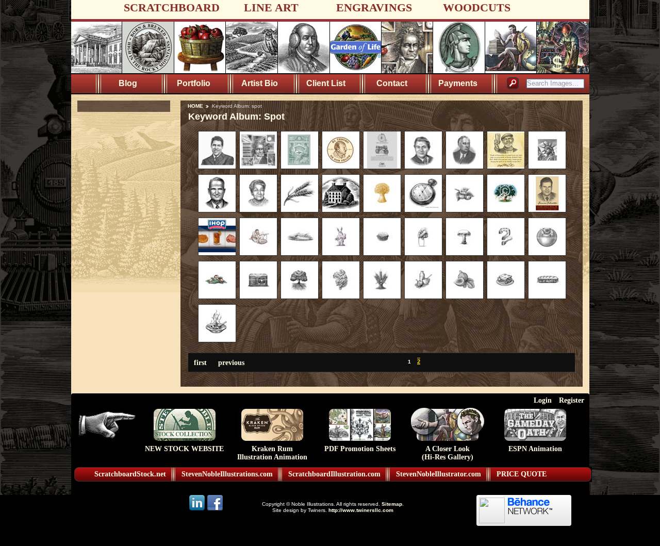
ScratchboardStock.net (130, 474)
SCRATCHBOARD (172, 7)
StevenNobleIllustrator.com (438, 474)
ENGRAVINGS (374, 7)
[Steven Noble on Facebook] (215, 509)
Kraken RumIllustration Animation (272, 453)
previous (231, 362)
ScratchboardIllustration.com (334, 474)
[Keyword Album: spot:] (217, 166)
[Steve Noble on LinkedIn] (198, 509)
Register (571, 400)
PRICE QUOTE (522, 474)
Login (543, 400)
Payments (457, 83)
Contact (391, 83)
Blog (128, 83)
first (200, 362)
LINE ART (271, 7)
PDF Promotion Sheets (359, 449)
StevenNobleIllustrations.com (227, 474)
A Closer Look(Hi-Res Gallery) (447, 453)
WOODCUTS (476, 7)
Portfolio (193, 83)
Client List (325, 83)
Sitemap (392, 504)
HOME (195, 106)
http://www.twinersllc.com (360, 510)
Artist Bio (259, 83)
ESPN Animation (535, 449)
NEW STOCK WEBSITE (184, 449)
